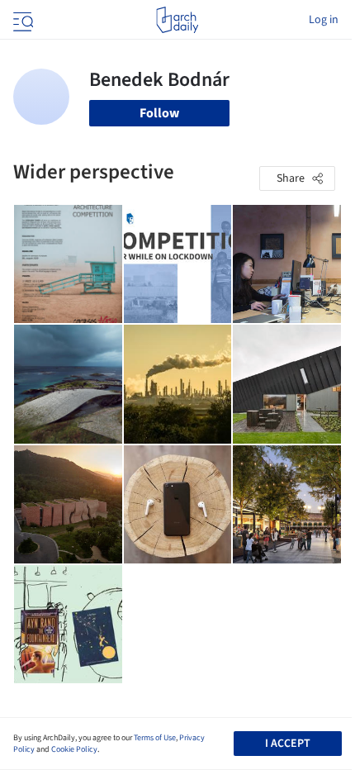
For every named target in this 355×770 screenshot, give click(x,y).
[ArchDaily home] (177, 20)
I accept (287, 743)
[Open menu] (21, 19)
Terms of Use (155, 738)
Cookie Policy (74, 749)
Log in (323, 20)
